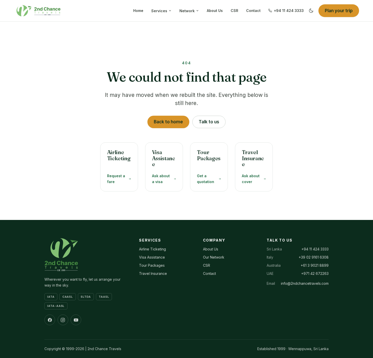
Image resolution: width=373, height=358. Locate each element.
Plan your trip (339, 10)
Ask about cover (251, 179)
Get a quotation (205, 179)
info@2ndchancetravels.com (305, 283)
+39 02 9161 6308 (314, 257)
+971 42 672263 (315, 273)
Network (187, 11)
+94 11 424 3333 (289, 10)
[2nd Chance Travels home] (37, 10)
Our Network (213, 257)
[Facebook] (49, 320)
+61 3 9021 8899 (315, 265)
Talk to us (209, 121)
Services (159, 11)
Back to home (168, 121)
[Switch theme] (311, 10)
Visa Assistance (152, 257)
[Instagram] (63, 320)
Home (138, 10)
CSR (234, 10)
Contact (253, 10)
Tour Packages (152, 265)
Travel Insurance (153, 273)
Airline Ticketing (152, 249)
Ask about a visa (161, 179)
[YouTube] (76, 320)
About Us (215, 10)
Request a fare (116, 179)
